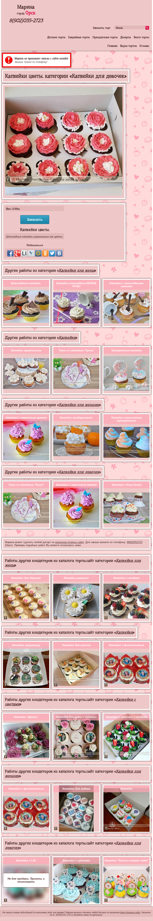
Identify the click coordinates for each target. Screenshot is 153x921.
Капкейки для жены (76, 270)
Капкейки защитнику (26, 645)
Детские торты (56, 37)
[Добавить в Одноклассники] (45, 253)
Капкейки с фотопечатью (126, 645)
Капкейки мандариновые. (76, 417)
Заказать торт (102, 27)
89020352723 (134, 542)
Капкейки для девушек (26, 577)
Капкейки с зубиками (76, 860)
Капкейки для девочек (79, 472)
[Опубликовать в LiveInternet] (24, 253)
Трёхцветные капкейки (126, 350)
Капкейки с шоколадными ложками (126, 285)
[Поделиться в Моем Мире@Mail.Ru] (38, 253)
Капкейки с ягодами (127, 577)
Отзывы (144, 45)
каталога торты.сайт (69, 542)
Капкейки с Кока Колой (126, 484)
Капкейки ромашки (76, 577)
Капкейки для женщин (79, 405)
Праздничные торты (105, 37)
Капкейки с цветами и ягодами (126, 716)
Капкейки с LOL (26, 860)
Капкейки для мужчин (76, 645)
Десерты (125, 37)
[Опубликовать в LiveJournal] (31, 253)
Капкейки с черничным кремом (26, 417)
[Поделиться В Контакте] (59, 253)
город (26, 13)
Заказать (35, 220)
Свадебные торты (79, 37)
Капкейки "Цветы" (26, 716)
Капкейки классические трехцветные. (126, 419)
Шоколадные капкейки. (26, 283)
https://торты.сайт (130, 912)
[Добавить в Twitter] (52, 253)
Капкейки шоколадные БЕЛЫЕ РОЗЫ (76, 285)
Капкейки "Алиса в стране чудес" (127, 860)
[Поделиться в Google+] (17, 253)
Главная (112, 45)
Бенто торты (141, 37)
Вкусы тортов (128, 45)
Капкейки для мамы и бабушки (76, 716)
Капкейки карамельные (26, 350)
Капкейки (67, 337)
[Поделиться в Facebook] (10, 253)
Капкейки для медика (76, 788)
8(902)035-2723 (26, 20)
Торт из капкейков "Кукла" (76, 350)
